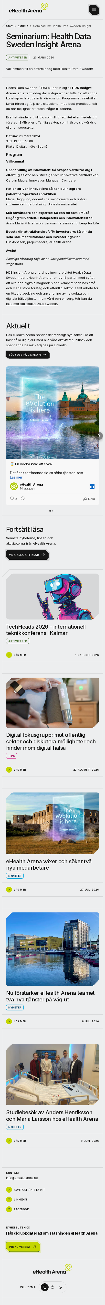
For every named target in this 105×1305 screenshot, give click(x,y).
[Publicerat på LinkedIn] (92, 486)
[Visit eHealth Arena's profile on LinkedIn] (15, 486)
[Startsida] (28, 8)
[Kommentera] (21, 498)
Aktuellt (23, 26)
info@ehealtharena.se (22, 1178)
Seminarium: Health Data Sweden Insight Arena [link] (64, 26)
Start (9, 26)
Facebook (21, 1209)
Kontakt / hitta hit (29, 1189)
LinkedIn (20, 1199)
